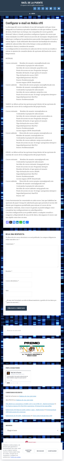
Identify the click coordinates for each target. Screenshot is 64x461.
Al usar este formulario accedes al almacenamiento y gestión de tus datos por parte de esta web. (31, 301)
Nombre (9, 271)
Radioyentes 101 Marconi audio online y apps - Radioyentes (25, 410)
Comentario (10, 244)
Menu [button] (33, 13)
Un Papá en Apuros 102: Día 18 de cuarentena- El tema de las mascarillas (29, 406)
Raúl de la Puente (32, 2)
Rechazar (40, 451)
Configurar (52, 451)
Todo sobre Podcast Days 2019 (42, 416)
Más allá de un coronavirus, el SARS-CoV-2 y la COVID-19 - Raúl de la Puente (30, 404)
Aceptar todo (28, 451)
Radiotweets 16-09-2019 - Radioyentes (18, 416)
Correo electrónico (12, 281)
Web (7, 290)
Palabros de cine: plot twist (27, 396)
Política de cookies (15, 457)
